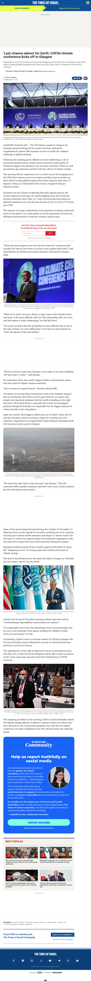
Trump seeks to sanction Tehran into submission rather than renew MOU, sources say (56, 885)
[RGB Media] (41, 973)
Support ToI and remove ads (69, 8)
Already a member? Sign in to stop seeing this (39, 828)
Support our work (39, 822)
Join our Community (22, 8)
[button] (87, 2)
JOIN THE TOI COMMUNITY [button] (62, 935)
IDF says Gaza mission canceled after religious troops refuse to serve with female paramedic (22, 862)
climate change (51, 922)
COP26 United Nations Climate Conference (18, 924)
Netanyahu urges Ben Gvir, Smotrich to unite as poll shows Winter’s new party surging (56, 861)
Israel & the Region (18, 922)
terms (48, 238)
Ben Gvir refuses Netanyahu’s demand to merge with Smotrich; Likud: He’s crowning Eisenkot (21, 885)
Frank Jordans (11, 77)
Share (78, 78)
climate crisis (62, 922)
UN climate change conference (35, 922)
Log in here (68, 939)
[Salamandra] (57, 972)
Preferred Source (49, 71)
